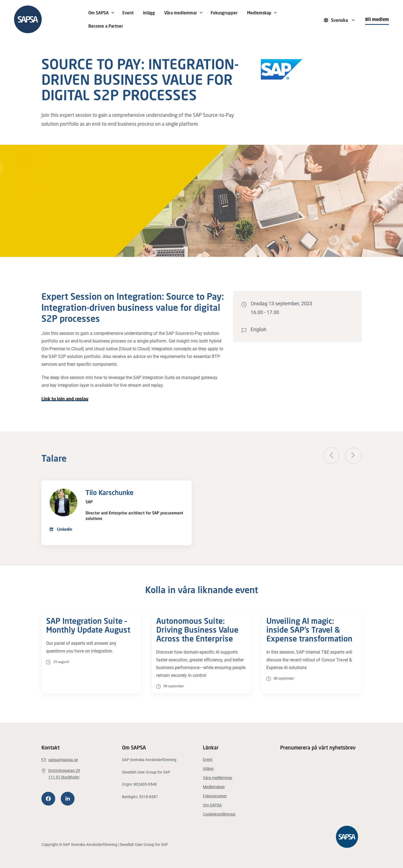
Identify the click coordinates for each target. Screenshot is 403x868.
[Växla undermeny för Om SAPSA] (112, 12)
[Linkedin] (68, 799)
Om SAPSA (98, 12)
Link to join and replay (64, 399)
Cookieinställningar (219, 814)
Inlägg (149, 12)
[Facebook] (48, 799)
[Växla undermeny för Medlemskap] (275, 12)
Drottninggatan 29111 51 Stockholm (64, 774)
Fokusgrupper (224, 12)
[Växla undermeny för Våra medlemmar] (201, 12)
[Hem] (47, 19)
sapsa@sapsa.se (63, 759)
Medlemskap (259, 12)
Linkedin (64, 529)
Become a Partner (105, 25)
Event (128, 12)
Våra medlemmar (180, 12)
